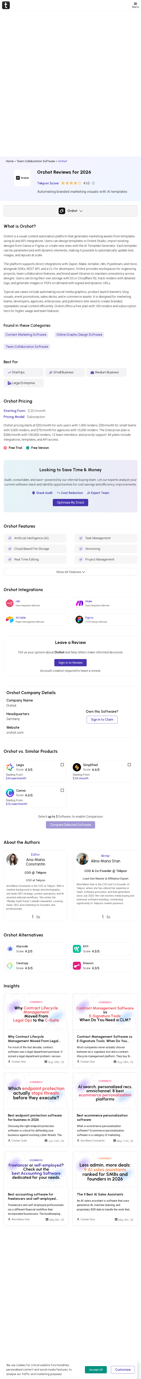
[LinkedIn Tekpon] (38, 916)
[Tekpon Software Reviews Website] (6, 5)
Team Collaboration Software (36, 161)
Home (10, 161)
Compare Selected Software (70, 825)
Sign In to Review (70, 662)
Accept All (96, 1369)
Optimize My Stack (70, 502)
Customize (123, 1370)
